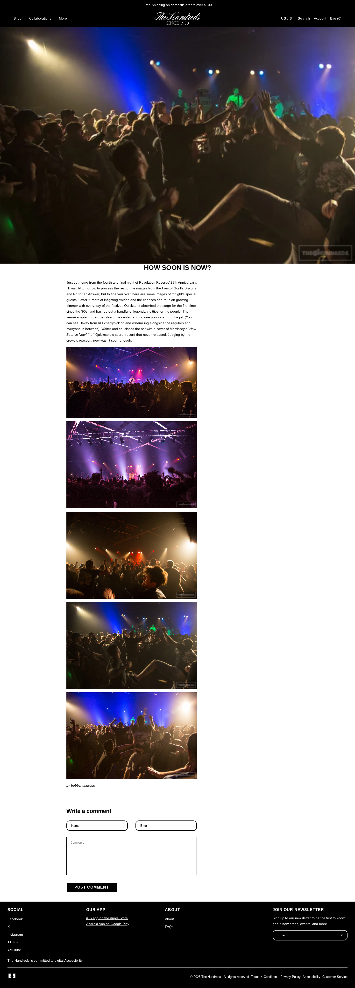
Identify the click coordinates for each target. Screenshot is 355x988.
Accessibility (311, 977)
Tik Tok (12, 942)
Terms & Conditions (264, 977)
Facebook (15, 919)
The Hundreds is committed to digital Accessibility (45, 960)
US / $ (286, 18)
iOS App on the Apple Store (107, 918)
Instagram (15, 934)
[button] (335, 18)
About (169, 919)
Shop (17, 18)
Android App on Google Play (107, 924)
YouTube (14, 950)
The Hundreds (211, 977)
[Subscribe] (341, 935)
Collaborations (40, 18)
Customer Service (335, 977)
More (63, 18)
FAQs (169, 927)
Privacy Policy (290, 977)
